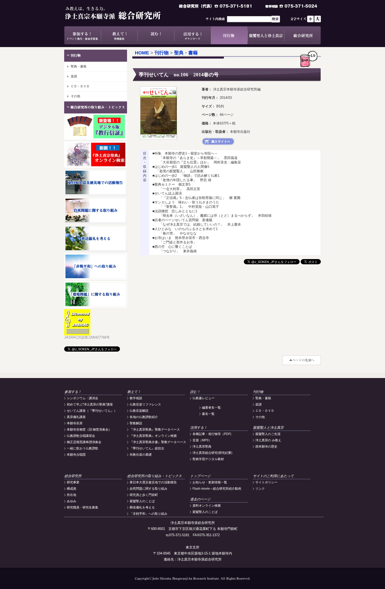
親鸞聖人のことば (142, 501)
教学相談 (136, 398)
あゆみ (71, 501)
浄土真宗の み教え (268, 440)
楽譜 (74, 76)
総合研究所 (302, 35)
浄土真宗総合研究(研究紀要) (212, 453)
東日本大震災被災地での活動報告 (153, 482)
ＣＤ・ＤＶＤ (80, 86)
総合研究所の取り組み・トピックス (154, 476)
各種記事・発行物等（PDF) (211, 434)
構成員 (71, 488)
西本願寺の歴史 (266, 446)
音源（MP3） (202, 440)
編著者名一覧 (211, 407)
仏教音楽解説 (139, 411)
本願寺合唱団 (76, 454)
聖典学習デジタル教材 (208, 459)
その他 (75, 96)
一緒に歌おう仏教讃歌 (82, 448)
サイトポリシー (266, 482)
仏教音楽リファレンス (145, 404)
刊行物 (229, 35)
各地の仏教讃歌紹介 (144, 417)
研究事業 (73, 482)
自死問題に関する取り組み (148, 488)
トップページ (200, 476)
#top (301, 360)
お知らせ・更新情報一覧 (209, 482)
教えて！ (119, 35)
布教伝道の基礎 (141, 454)
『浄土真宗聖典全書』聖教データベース (158, 442)
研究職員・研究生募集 (82, 507)
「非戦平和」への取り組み (148, 514)
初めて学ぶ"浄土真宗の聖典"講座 (90, 404)
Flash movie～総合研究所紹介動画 (216, 488)
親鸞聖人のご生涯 (267, 434)
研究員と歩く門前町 (144, 495)
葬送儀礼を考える (142, 507)
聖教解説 (136, 423)
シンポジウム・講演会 (82, 398)
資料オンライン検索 (206, 505)
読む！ (156, 35)
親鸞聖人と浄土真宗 (266, 35)
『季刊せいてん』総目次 (147, 448)
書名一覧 (208, 414)
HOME (142, 52)
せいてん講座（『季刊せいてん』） (92, 411)
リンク (260, 488)
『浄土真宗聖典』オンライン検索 (153, 436)
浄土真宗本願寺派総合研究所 (120, 13)
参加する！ (82, 35)
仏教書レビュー (203, 398)
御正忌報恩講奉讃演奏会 (84, 442)
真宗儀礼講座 (76, 417)
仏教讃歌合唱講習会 (81, 436)
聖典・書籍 (78, 66)
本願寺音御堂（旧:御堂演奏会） (89, 429)
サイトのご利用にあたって (273, 476)
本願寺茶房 (74, 423)
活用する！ (192, 35)
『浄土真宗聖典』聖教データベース (155, 429)
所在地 (71, 495)
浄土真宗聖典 (201, 446)
